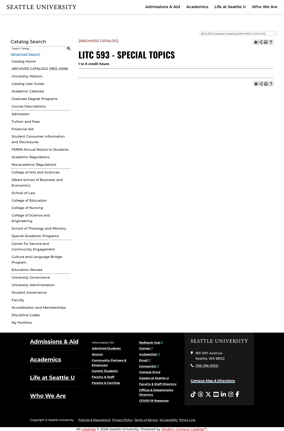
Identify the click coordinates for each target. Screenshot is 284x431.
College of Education (29, 200)
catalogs (89, 429)
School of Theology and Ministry (39, 228)
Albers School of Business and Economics (37, 182)
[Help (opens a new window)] (271, 42)
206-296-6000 (207, 366)
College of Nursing (27, 208)
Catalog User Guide (28, 84)
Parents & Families (106, 383)
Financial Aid (23, 129)
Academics (197, 6)
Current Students (105, 371)
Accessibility (169, 420)
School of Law (23, 193)
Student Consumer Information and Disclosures (38, 139)
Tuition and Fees (26, 121)
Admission (21, 114)
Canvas (144, 348)
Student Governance (29, 292)
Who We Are (264, 6)
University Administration (33, 285)
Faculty (18, 300)
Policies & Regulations (94, 420)
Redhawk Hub (149, 342)
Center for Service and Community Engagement (33, 246)
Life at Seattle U (230, 6)
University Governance (31, 277)
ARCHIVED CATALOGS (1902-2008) (40, 69)
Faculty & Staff (103, 377)
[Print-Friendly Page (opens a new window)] (266, 42)
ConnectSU (147, 366)
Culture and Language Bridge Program (37, 259)
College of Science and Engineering (31, 218)
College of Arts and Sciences (36, 172)
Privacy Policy (122, 420)
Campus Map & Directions (213, 381)
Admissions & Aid (162, 6)
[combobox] (238, 33)
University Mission (27, 76)
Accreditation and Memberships (39, 307)
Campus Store (149, 372)
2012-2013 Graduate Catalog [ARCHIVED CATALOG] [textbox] (233, 33)
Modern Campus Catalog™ (184, 429)
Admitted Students (106, 348)
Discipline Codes (26, 315)
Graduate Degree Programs (35, 99)
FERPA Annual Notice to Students (40, 149)
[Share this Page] (261, 42)
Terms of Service (146, 420)
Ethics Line (187, 420)
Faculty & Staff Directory (158, 384)
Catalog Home (24, 61)
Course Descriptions (29, 106)
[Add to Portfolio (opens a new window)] (256, 42)
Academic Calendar (28, 91)
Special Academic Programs (35, 236)
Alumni (97, 354)
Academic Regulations (31, 157)
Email (143, 360)
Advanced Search (25, 54)
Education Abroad (27, 270)
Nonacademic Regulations (34, 164)
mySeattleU (148, 354)
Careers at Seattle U (154, 378)
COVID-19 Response (154, 400)
